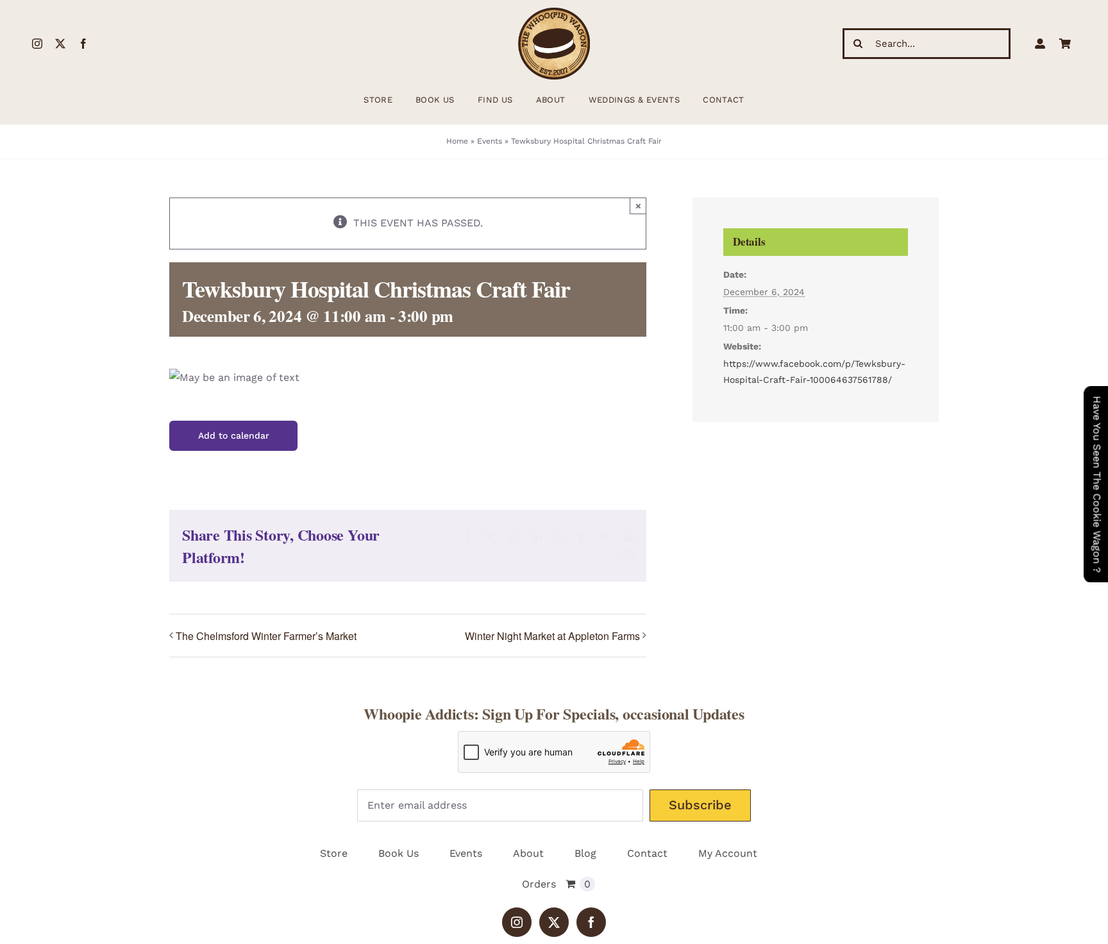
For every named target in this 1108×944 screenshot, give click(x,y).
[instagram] (37, 43)
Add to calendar (233, 435)
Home (457, 141)
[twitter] (60, 43)
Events (489, 141)
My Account (727, 853)
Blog (585, 853)
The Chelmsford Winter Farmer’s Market (266, 635)
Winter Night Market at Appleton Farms (552, 635)
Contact (647, 853)
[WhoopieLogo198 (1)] (554, 12)
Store (334, 853)
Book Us (398, 853)
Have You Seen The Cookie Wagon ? (1097, 484)
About (528, 853)
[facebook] (83, 43)
